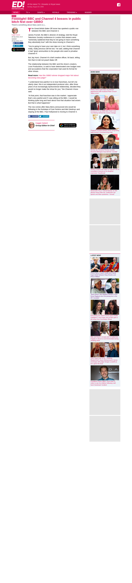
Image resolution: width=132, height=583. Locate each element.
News (15, 12)
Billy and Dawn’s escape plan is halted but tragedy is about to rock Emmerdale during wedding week (104, 338)
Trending (72, 12)
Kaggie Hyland (16, 35)
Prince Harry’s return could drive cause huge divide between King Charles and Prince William (103, 274)
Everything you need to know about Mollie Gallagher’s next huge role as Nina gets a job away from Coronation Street (104, 317)
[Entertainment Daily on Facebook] (118, 5)
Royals (55, 12)
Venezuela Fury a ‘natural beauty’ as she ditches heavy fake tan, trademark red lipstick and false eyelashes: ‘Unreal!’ (104, 192)
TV (28, 12)
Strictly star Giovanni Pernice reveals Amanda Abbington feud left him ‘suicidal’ (104, 151)
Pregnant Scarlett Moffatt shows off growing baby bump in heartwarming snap (105, 131)
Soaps (41, 12)
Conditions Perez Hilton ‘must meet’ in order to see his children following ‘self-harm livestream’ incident (103, 383)
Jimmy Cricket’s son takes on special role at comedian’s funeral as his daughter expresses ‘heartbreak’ (105, 171)
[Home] (18, 5)
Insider (88, 12)
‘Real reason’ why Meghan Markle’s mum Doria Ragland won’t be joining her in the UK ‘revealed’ (104, 296)
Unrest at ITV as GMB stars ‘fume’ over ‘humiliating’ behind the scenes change (103, 112)
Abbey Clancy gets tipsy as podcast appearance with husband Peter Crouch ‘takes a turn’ (104, 91)
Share (18, 43)
